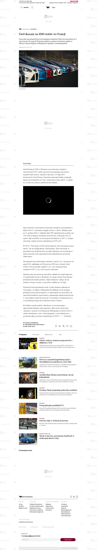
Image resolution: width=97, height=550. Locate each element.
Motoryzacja (26, 29)
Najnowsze (49, 334)
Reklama (48, 504)
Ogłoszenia (49, 506)
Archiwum (33, 29)
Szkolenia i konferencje (26, 522)
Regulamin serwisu (35, 508)
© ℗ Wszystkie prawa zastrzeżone (33, 324)
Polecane (35, 334)
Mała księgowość (66, 510)
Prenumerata (50, 508)
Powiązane (23, 334)
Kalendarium (34, 527)
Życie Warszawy (66, 515)
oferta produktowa (48, 527)
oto (53, 7)
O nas (20, 504)
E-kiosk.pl (64, 504)
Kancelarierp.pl (65, 512)
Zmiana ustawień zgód (36, 506)
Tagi (59, 334)
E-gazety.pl (64, 506)
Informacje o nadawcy (36, 510)
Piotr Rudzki (27, 163)
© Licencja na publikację (30, 323)
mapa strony (22, 527)
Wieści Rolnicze (65, 514)
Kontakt (21, 506)
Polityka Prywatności (36, 504)
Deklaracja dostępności (36, 512)
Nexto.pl (63, 508)
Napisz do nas (23, 508)
